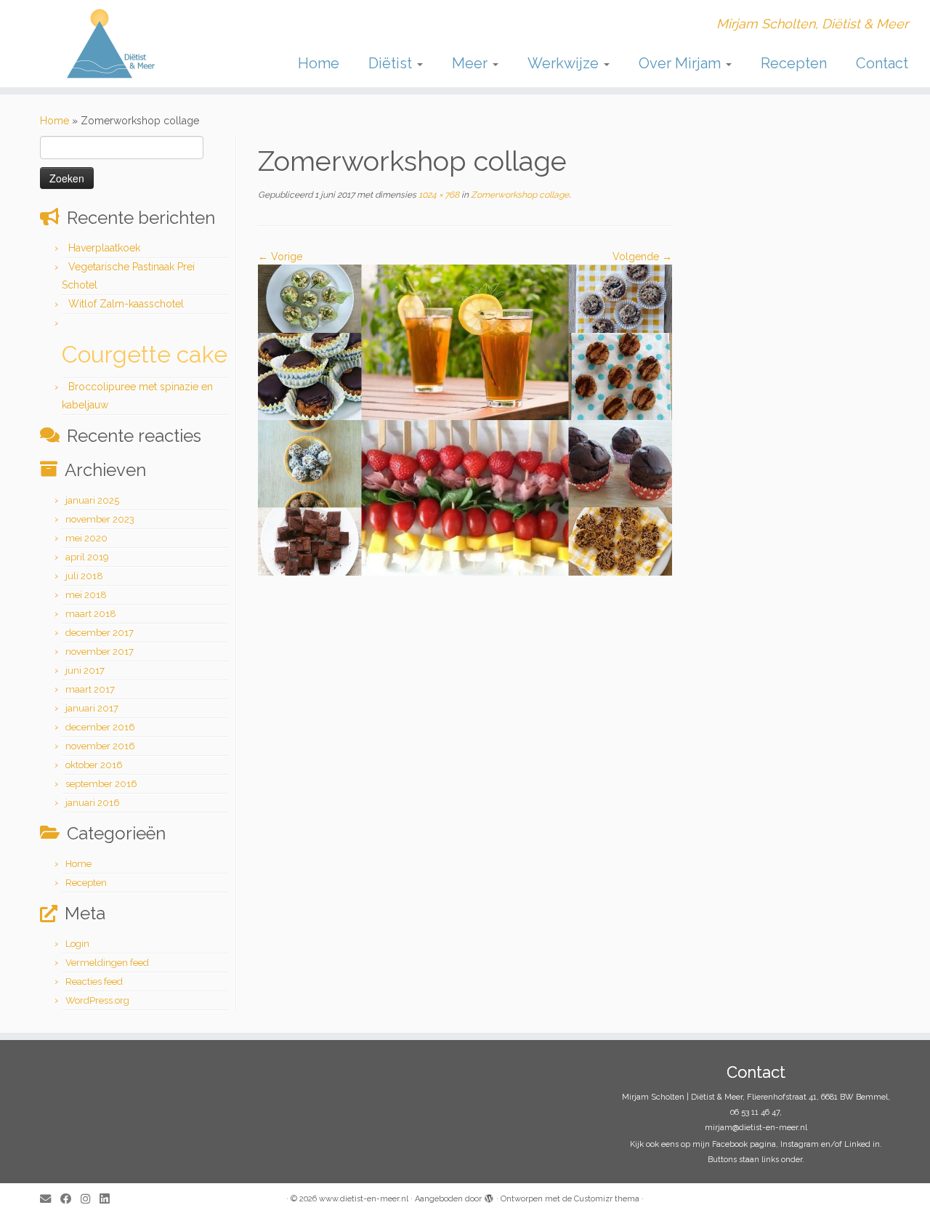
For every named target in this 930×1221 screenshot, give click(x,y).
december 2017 (99, 632)
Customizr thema (606, 1199)
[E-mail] (50, 1199)
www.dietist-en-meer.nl (363, 1199)
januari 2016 (92, 802)
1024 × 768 (437, 195)
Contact (882, 63)
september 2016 (101, 783)
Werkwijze (564, 63)
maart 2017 (90, 689)
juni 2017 (85, 670)
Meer (471, 63)
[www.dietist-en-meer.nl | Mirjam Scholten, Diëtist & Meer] (107, 43)
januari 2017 (91, 708)
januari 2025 (92, 500)
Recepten (794, 63)
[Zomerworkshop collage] (465, 419)
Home (318, 63)
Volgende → (642, 256)
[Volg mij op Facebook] (70, 1199)
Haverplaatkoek (104, 248)
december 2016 (100, 727)
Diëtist (392, 63)
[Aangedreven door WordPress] (489, 1196)
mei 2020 (86, 538)
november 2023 (99, 519)
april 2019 (87, 557)
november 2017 (99, 651)
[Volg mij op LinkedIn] (109, 1199)
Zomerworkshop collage (519, 195)
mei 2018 (86, 594)
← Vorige (280, 256)
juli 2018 (84, 576)
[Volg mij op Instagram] (90, 1199)
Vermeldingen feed (107, 962)
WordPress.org (97, 1000)
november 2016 (100, 746)
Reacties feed (94, 981)
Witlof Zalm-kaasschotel (126, 304)
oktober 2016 (94, 764)
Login (77, 943)
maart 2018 (90, 613)
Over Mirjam (681, 63)
